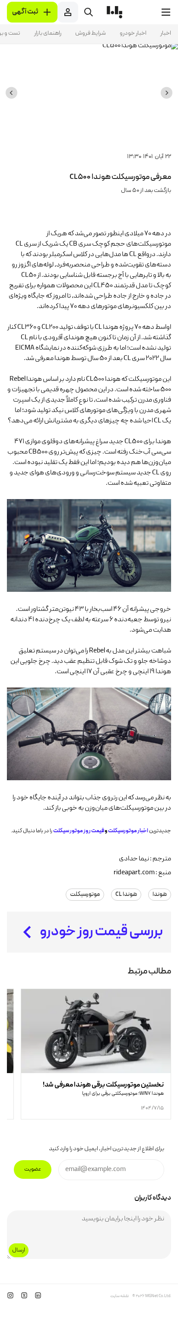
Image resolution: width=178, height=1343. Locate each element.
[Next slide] (11, 93)
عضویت (32, 1169)
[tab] (112, 136)
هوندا (160, 894)
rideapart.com (134, 873)
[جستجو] (88, 12)
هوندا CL (126, 894)
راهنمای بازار (47, 33)
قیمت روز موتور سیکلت (78, 831)
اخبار (165, 33)
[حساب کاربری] (67, 12)
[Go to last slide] (166, 93)
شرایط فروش (90, 33)
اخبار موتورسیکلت (128, 831)
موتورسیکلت (85, 894)
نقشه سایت (119, 1296)
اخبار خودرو (133, 33)
